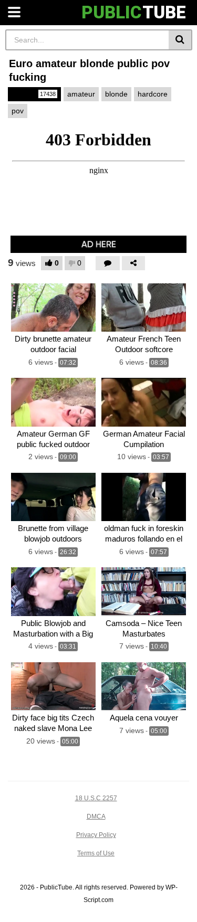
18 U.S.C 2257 (96, 798)
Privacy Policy (96, 835)
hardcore (153, 94)
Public (34, 94)
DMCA (96, 816)
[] (180, 39)
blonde (116, 94)
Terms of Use (96, 853)
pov (18, 111)
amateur (81, 94)
